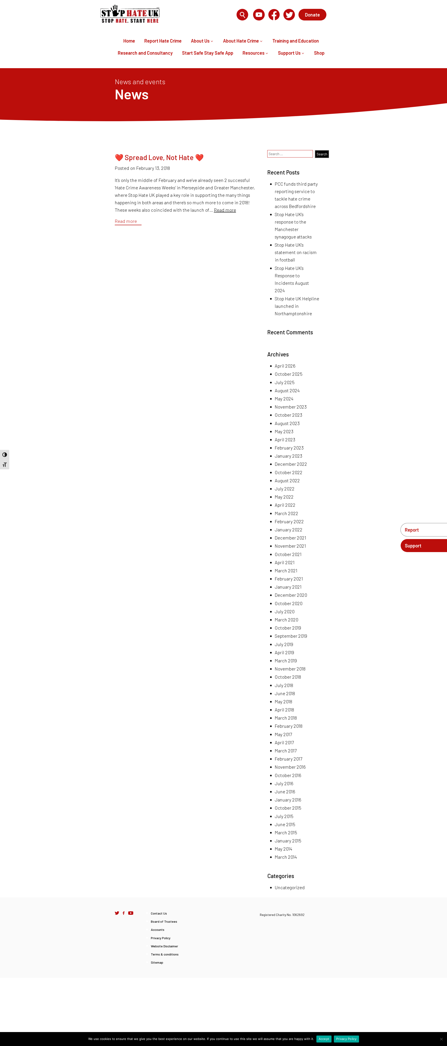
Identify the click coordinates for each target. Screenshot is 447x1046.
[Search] (242, 15)
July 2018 (284, 685)
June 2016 (285, 791)
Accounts (157, 930)
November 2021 (290, 546)
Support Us (289, 53)
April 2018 (284, 709)
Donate (312, 14)
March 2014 (286, 857)
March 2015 (286, 832)
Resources (253, 53)
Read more (225, 210)
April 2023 (285, 439)
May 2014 (283, 849)
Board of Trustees (164, 921)
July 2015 (284, 816)
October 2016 (288, 775)
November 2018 (290, 668)
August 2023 (287, 423)
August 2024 (287, 390)
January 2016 (288, 799)
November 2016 (290, 767)
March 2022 (286, 513)
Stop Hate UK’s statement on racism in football (296, 252)
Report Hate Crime (163, 41)
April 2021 (285, 562)
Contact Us (159, 913)
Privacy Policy (160, 938)
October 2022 (288, 472)
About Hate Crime (241, 41)
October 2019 (288, 627)
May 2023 (284, 431)
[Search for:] (207, 15)
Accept (324, 1039)
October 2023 (288, 415)
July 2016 (284, 783)
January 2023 (288, 456)
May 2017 (283, 734)
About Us (200, 41)
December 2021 (290, 537)
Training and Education (295, 41)
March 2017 (286, 750)
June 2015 (285, 824)
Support (413, 545)
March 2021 (286, 570)
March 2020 (286, 619)
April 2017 (284, 742)
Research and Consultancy (145, 53)
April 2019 (284, 652)
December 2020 (291, 595)
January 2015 (288, 840)
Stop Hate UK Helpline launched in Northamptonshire (297, 306)
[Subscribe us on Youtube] (130, 912)
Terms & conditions (165, 954)
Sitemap (157, 962)
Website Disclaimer (164, 946)
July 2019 (284, 644)
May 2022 (284, 497)
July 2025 (285, 382)
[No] (441, 1039)
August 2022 (287, 480)
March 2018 (286, 718)
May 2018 (283, 701)
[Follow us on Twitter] (117, 912)
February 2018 (288, 726)
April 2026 (285, 366)
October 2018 (288, 677)
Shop (319, 53)
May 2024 (284, 398)
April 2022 (285, 505)
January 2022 (288, 529)
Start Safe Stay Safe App (207, 53)
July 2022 (285, 488)
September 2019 (291, 636)
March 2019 (286, 660)
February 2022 (289, 521)
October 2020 (288, 603)
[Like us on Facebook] (124, 912)
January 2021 (288, 587)
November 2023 (291, 406)
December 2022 (291, 464)
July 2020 (285, 611)
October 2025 (288, 374)
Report (412, 530)
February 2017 (288, 758)
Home (129, 41)
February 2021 (289, 578)
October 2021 (288, 554)
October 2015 (288, 808)
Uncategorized (290, 887)
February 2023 (289, 447)
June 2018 (285, 693)
